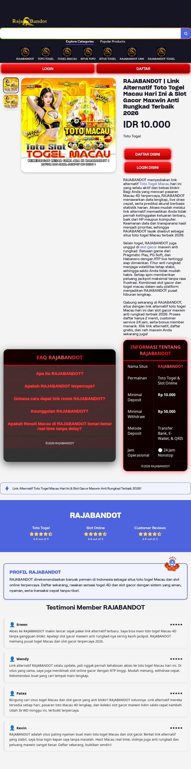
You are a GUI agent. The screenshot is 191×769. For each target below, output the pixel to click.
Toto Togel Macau (154, 184)
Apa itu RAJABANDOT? (59, 373)
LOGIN (47, 69)
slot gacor (148, 247)
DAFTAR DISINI (147, 154)
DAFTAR (143, 69)
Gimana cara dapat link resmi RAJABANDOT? (59, 398)
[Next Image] (112, 126)
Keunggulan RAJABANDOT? (59, 411)
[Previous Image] (25, 126)
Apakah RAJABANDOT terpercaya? (59, 386)
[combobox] (90, 33)
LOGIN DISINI (148, 167)
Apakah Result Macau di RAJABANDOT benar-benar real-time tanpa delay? (60, 426)
